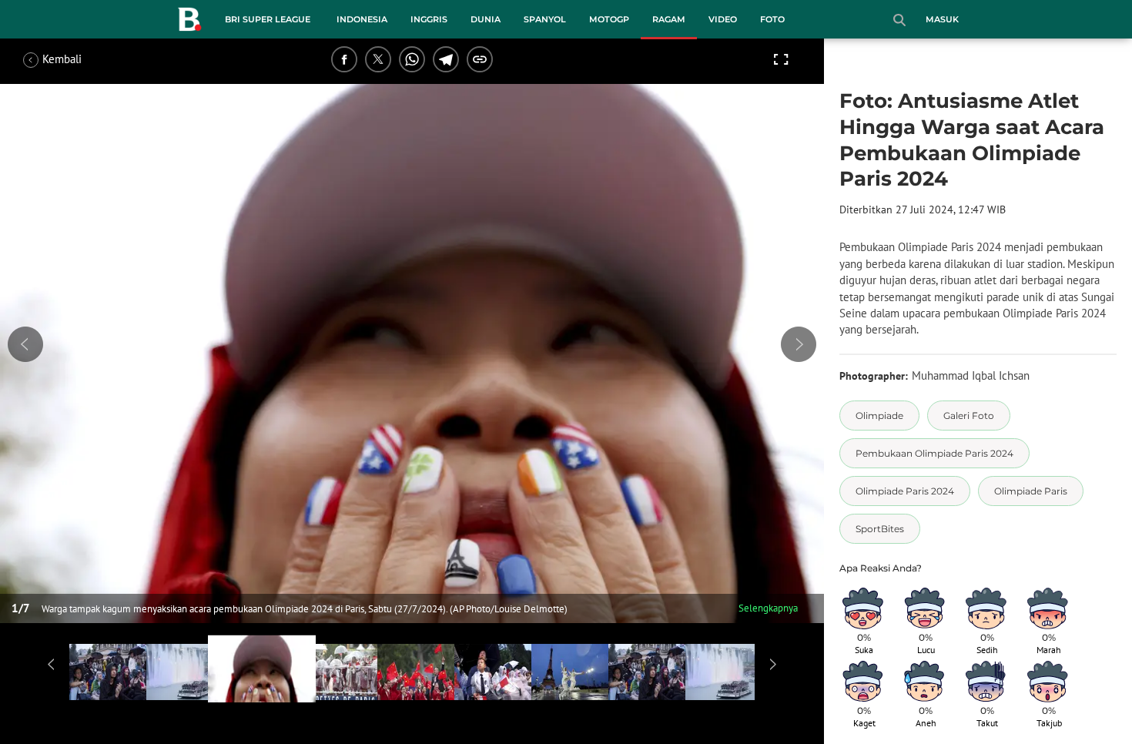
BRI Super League (267, 19)
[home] (189, 22)
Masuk (942, 19)
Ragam (668, 19)
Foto (772, 19)
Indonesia (362, 19)
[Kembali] (81, 59)
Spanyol (545, 19)
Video (722, 19)
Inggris (428, 19)
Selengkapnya (768, 608)
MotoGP (609, 19)
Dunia (486, 19)
